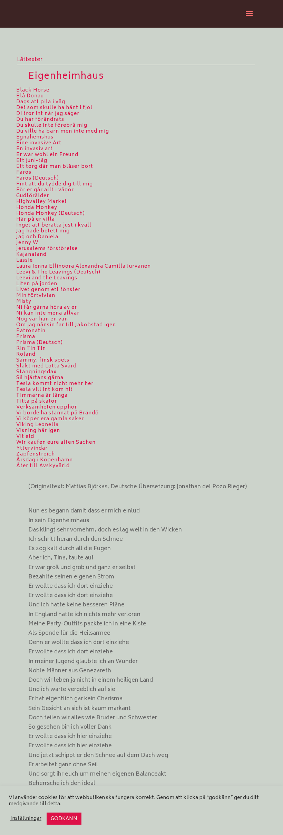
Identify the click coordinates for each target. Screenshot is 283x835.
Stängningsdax (36, 372)
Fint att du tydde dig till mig (54, 184)
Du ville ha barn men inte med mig (62, 131)
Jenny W (27, 243)
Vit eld (25, 436)
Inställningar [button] (25, 819)
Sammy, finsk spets (42, 360)
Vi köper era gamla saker (50, 419)
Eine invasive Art (38, 143)
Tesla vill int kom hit (44, 389)
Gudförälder (32, 196)
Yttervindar (32, 448)
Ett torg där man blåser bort (54, 166)
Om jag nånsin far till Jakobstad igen (66, 325)
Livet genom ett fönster (48, 290)
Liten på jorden (36, 284)
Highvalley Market (41, 202)
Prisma (25, 337)
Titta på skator (36, 401)
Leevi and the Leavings (46, 278)
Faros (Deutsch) (37, 178)
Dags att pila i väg (40, 102)
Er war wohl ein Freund (47, 155)
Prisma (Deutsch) (39, 342)
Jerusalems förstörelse (47, 248)
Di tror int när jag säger (47, 113)
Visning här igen (38, 430)
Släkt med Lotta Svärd (46, 366)
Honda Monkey (36, 207)
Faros (23, 172)
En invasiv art (34, 149)
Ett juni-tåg (31, 160)
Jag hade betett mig (43, 231)
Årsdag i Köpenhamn (44, 460)
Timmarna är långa (42, 395)
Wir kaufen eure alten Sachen (56, 442)
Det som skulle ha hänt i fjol (54, 108)
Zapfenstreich (35, 454)
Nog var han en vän (42, 319)
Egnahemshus (34, 137)
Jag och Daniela (37, 237)
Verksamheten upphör (46, 407)
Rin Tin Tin (31, 348)
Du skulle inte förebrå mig (51, 125)
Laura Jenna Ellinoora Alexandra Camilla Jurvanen (83, 266)
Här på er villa (35, 219)
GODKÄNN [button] (64, 819)
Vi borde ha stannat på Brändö (57, 413)
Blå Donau (30, 96)
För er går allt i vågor (45, 190)
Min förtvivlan (35, 295)
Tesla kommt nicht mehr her (55, 384)
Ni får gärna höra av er (46, 307)
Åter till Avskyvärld (43, 466)
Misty (23, 301)
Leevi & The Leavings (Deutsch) (58, 272)
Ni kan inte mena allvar (47, 313)
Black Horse (32, 90)
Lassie (24, 260)
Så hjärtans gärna (40, 378)
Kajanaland (31, 254)
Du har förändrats (40, 119)
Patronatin (31, 331)
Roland (26, 354)
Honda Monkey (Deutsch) (50, 213)
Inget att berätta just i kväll (53, 225)
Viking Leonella (37, 425)
